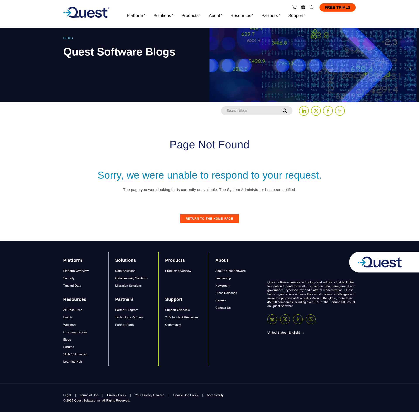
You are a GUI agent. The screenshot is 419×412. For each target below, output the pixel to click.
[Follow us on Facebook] (328, 111)
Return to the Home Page (209, 218)
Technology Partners (129, 317)
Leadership (223, 278)
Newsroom (222, 285)
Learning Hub (72, 361)
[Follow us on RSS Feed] (340, 111)
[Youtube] (311, 319)
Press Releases (226, 293)
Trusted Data (72, 285)
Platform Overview (76, 270)
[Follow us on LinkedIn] (304, 111)
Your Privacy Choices (149, 395)
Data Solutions (125, 270)
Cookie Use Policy (185, 395)
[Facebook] (298, 319)
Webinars (69, 324)
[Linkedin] (272, 319)
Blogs (67, 339)
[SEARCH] (284, 111)
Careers (221, 300)
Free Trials (337, 7)
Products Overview (178, 270)
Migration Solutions (128, 285)
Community (173, 324)
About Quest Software (230, 270)
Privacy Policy (116, 395)
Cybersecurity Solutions (131, 278)
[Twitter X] (285, 319)
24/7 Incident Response (181, 317)
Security (68, 278)
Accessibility (215, 395)
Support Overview (177, 310)
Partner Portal (124, 324)
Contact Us (223, 307)
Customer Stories (75, 332)
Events (68, 317)
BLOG (68, 38)
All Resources (72, 310)
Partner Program (126, 310)
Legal (67, 395)
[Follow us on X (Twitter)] (316, 111)
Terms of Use (89, 395)
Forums (68, 346)
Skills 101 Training (75, 354)
